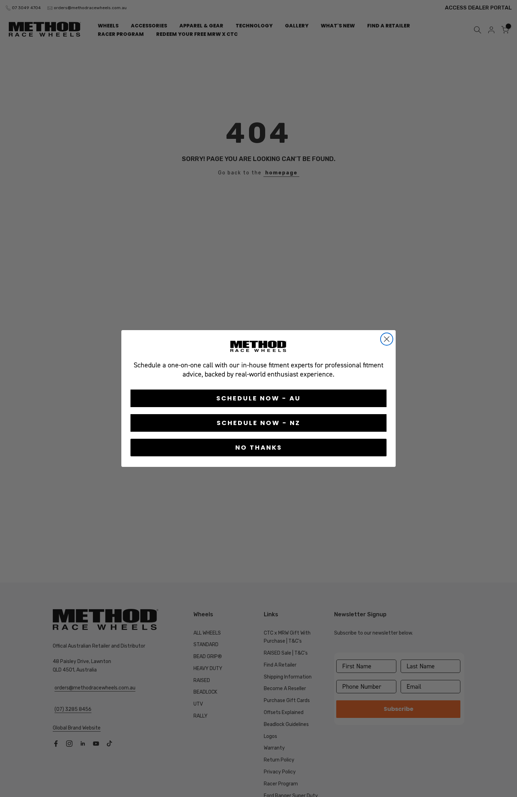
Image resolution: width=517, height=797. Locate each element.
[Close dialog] (387, 339)
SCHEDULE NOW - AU (258, 398)
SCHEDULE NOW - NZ (258, 422)
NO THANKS (258, 447)
